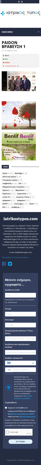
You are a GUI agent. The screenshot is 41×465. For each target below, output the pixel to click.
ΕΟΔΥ (33, 204)
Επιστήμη (20, 204)
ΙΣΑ (22, 183)
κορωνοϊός (24, 194)
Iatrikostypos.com (20, 219)
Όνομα (8, 309)
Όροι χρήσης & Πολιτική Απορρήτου (15, 257)
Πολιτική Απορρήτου (27, 416)
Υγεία (8, 173)
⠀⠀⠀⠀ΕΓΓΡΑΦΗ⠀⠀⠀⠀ (20, 442)
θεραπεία (22, 190)
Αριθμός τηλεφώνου (14, 358)
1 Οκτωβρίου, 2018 (10, 51)
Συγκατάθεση (11, 403)
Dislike (7, 62)
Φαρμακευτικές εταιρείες (16, 187)
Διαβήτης (17, 207)
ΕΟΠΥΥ (7, 204)
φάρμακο (23, 200)
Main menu (7, 32)
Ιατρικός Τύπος (25, 197)
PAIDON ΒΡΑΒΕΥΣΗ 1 (14, 44)
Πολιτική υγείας (12, 177)
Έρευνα (8, 190)
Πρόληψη (21, 173)
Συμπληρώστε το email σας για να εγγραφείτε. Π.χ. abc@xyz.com (20, 301)
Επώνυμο (9, 320)
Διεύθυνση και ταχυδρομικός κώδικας (17, 345)
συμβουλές (9, 183)
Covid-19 (8, 197)
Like (6, 59)
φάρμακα (9, 200)
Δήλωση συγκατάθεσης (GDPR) (22, 414)
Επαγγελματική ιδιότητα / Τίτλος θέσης (19, 332)
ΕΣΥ (6, 207)
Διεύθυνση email (12, 290)
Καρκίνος (9, 194)
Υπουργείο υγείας (12, 180)
